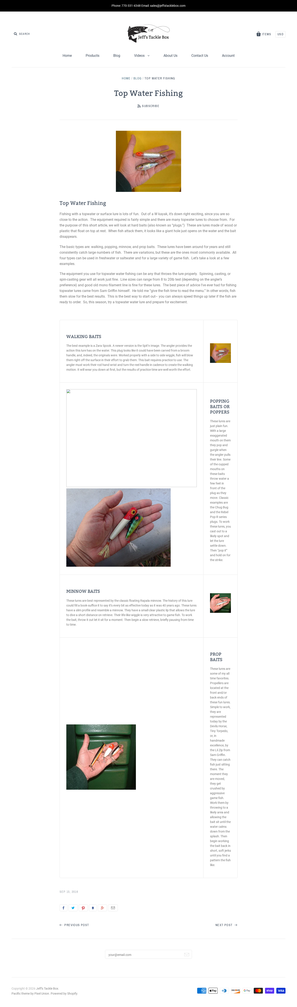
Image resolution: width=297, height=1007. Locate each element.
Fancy (93, 907)
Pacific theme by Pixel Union (30, 993)
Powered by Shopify (64, 993)
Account (228, 56)
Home (67, 56)
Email (113, 907)
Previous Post (76, 925)
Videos (139, 56)
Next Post (224, 925)
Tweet (73, 907)
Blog (116, 56)
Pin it (83, 907)
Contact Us (199, 56)
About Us (170, 56)
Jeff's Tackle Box (47, 988)
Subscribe (150, 106)
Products (92, 56)
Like (63, 907)
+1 (102, 907)
